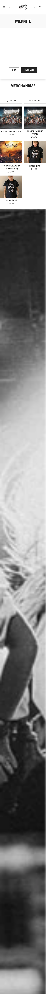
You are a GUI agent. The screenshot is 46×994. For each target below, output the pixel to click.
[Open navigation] (6, 7)
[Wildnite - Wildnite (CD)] (11, 118)
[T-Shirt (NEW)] (11, 187)
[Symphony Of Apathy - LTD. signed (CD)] (11, 152)
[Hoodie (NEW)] (35, 152)
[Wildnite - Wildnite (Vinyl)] (35, 118)
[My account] (34, 7)
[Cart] (40, 7)
